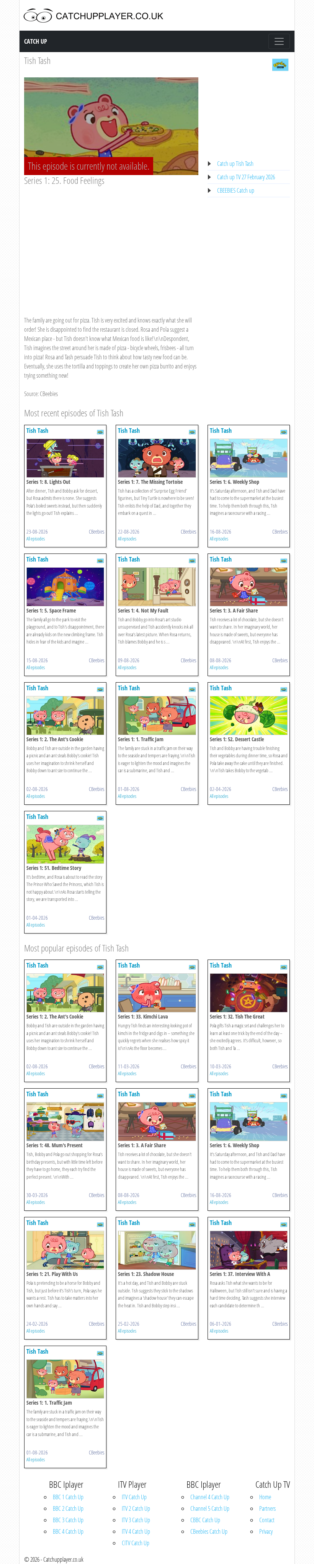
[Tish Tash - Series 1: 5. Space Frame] (65, 586)
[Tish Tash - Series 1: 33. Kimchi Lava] (157, 992)
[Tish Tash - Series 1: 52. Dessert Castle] (249, 715)
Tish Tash (37, 60)
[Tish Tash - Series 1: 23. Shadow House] (157, 1250)
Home (265, 1497)
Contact (267, 1520)
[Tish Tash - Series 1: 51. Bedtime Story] (65, 843)
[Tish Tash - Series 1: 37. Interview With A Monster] (249, 1250)
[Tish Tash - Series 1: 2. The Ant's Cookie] (65, 715)
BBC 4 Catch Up (68, 1531)
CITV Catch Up (135, 1543)
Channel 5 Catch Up (209, 1508)
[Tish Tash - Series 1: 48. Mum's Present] (65, 1121)
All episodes (35, 538)
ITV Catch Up (134, 1497)
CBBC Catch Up (205, 1520)
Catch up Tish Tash (235, 163)
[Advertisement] (111, 243)
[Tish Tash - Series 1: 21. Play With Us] (65, 1250)
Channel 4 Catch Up (209, 1497)
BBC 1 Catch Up (68, 1497)
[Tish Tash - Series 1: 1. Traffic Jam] (157, 715)
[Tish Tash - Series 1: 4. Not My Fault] (157, 586)
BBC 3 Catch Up (68, 1520)
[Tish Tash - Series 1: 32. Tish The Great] (249, 992)
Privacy (266, 1531)
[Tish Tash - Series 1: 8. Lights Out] (65, 457)
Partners (267, 1508)
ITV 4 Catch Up (136, 1531)
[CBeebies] (280, 64)
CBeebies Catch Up (208, 1531)
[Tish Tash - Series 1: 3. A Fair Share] (249, 586)
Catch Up (35, 41)
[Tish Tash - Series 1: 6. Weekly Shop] (249, 457)
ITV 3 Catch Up (136, 1520)
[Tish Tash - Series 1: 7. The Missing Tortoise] (157, 457)
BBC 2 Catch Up (68, 1508)
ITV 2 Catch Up (136, 1508)
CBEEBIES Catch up (235, 190)
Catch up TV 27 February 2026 (246, 177)
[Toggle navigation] (279, 41)
